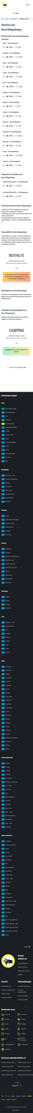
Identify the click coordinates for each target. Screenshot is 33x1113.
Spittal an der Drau (9, 564)
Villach (6, 571)
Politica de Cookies (23, 996)
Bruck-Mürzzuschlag (9, 409)
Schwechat (6, 912)
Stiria (6, 19)
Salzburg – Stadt (8, 523)
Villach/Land (7, 579)
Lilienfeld (6, 882)
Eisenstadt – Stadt (9, 475)
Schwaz (6, 652)
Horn (5, 864)
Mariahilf (6, 719)
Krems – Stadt (8, 879)
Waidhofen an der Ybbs (10, 931)
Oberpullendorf (8, 498)
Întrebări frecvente (23, 967)
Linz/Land (7, 789)
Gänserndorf (7, 856)
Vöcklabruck (7, 819)
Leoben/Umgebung (9, 442)
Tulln (5, 916)
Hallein (6, 516)
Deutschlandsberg (9, 412)
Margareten (7, 715)
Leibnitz (6, 431)
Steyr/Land (7, 808)
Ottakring (6, 730)
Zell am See (7, 535)
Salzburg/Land (8, 527)
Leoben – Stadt (8, 435)
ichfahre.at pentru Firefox (24, 1062)
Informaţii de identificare (24, 986)
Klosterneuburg (8, 867)
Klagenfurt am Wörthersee (11, 556)
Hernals (6, 689)
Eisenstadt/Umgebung (10, 479)
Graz (5, 416)
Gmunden (6, 774)
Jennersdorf (7, 487)
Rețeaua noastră (5, 994)
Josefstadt (7, 700)
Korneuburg (7, 871)
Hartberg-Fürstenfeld (10, 427)
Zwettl (6, 935)
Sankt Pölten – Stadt (9, 901)
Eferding (6, 767)
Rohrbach (6, 801)
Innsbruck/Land (8, 626)
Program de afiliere (6, 997)
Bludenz (6, 601)
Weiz (5, 461)
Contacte (20, 975)
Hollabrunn (7, 860)
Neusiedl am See (8, 494)
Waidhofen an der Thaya (10, 927)
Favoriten (6, 682)
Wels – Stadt (7, 823)
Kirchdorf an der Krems (10, 782)
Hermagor (7, 553)
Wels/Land (6, 827)
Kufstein (6, 637)
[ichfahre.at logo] (4, 5)
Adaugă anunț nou (6, 986)
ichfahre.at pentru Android (24, 1071)
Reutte (6, 648)
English (9, 1099)
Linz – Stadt (7, 786)
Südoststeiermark (9, 454)
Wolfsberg (6, 582)
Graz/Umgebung (13, 19)
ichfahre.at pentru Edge (7, 1066)
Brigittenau (7, 670)
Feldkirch (6, 608)
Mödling (6, 886)
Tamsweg (6, 531)
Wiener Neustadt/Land (9, 920)
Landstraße (7, 704)
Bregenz (6, 597)
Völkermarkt (7, 575)
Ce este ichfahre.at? (23, 963)
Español (24, 1096)
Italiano (3, 1099)
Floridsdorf (7, 685)
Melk (5, 890)
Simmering (7, 741)
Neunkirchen (7, 897)
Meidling (6, 723)
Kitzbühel (6, 633)
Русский (7, 1096)
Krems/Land (7, 875)
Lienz (5, 645)
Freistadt (6, 771)
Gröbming (7, 420)
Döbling (6, 674)
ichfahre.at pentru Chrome (8, 1062)
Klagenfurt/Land (8, 560)
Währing (6, 745)
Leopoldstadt (8, 708)
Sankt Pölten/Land (9, 905)
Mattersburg (7, 490)
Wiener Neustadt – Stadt (10, 924)
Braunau (6, 763)
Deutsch (14, 1099)
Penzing (6, 734)
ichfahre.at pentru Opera (24, 1066)
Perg (5, 793)
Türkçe (13, 1096)
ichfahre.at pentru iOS (7, 1075)
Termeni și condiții (23, 1000)
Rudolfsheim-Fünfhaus (10, 738)
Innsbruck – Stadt (9, 622)
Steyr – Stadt (7, 812)
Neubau (6, 726)
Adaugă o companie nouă (8, 990)
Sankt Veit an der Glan (10, 567)
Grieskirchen (7, 778)
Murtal (5, 446)
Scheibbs (6, 909)
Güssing (6, 483)
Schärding (7, 804)
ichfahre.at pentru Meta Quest (25, 1075)
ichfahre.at (12, 1107)
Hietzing (6, 693)
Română (29, 1096)
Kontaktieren (17, 277)
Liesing (6, 711)
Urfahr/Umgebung (8, 816)
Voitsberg (7, 457)
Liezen (6, 439)
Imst (5, 630)
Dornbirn (6, 604)
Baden (6, 849)
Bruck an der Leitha (9, 845)
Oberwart (6, 501)
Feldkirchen (7, 549)
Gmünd (5, 852)
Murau (5, 450)
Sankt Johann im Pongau (11, 520)
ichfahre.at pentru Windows (8, 1071)
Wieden (6, 749)
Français (18, 1096)
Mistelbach (7, 894)
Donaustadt (7, 678)
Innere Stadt (7, 696)
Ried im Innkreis (8, 797)
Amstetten (6, 841)
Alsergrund (7, 667)
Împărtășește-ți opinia (24, 971)
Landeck (6, 641)
